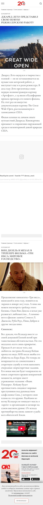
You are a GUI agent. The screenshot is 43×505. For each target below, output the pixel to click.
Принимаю (21, 501)
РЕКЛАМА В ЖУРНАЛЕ (30, 456)
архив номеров (26, 472)
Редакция (26, 459)
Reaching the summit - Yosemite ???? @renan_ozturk (17, 176)
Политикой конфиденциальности (20, 495)
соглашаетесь (18, 493)
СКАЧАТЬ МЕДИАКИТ (29, 450)
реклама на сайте (29, 453)
